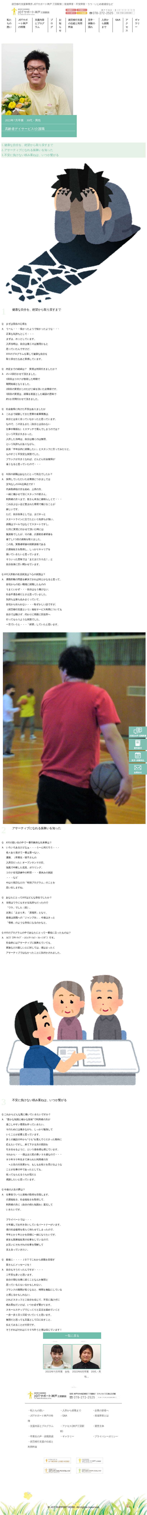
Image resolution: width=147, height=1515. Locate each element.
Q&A (117, 19)
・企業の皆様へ (100, 1410)
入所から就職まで (105, 23)
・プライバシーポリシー (105, 1436)
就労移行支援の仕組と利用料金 (75, 23)
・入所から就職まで (70, 1410)
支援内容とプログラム (39, 23)
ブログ (52, 23)
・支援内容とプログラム (40, 1425)
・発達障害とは (100, 1415)
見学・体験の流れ (91, 23)
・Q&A (63, 1415)
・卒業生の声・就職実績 (40, 1436)
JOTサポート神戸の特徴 (23, 23)
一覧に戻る (72, 1335)
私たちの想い (9, 23)
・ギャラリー (67, 1436)
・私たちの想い (36, 1410)
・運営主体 (98, 1425)
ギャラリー (137, 23)
